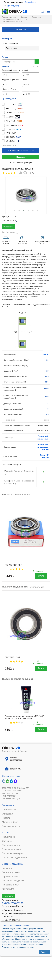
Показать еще (8, 145)
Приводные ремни (11, 845)
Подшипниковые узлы (13, 853)
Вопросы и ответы (11, 826)
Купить (41, 576)
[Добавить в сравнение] (20, 173)
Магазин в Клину (10, 822)
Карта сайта (8, 889)
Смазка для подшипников (14, 858)
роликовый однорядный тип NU (43, 447)
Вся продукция (11, 43)
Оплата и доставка (11, 872)
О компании (8, 805)
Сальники (7, 841)
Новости (6, 818)
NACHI (46, 355)
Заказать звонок (10, 900)
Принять (45, 952)
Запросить (8, 227)
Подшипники (8, 837)
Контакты (8, 895)
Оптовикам (7, 814)
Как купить (7, 868)
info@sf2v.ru (13, 6)
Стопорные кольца (11, 849)
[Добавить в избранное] (25, 173)
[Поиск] (42, 11)
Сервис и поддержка (12, 864)
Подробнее (30, 2)
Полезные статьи (10, 885)
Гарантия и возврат (11, 876)
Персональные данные (13, 881)
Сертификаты (9, 810)
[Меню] (48, 11)
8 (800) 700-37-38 (12, 903)
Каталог (6, 832)
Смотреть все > (21, 494)
